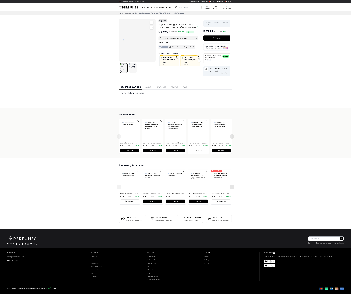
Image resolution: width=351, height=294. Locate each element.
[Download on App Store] (298, 265)
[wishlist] (138, 120)
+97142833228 (12, 260)
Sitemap (94, 276)
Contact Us (95, 260)
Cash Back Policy (96, 266)
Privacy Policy (95, 263)
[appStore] (34, 244)
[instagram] (19, 244)
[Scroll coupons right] (199, 60)
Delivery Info (151, 257)
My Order (207, 263)
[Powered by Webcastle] (52, 288)
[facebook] (16, 244)
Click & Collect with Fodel (155, 270)
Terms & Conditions (97, 270)
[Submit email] (341, 238)
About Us (94, 257)
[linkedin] (22, 244)
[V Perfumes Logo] (128, 7)
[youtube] (31, 244)
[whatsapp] (28, 244)
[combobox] (212, 2)
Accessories (129, 13)
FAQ (148, 266)
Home (121, 13)
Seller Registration (153, 276)
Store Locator (151, 263)
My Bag (206, 260)
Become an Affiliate (153, 280)
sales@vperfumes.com (15, 257)
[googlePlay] (37, 244)
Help (148, 273)
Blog (92, 273)
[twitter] (25, 244)
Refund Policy (151, 260)
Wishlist (206, 257)
